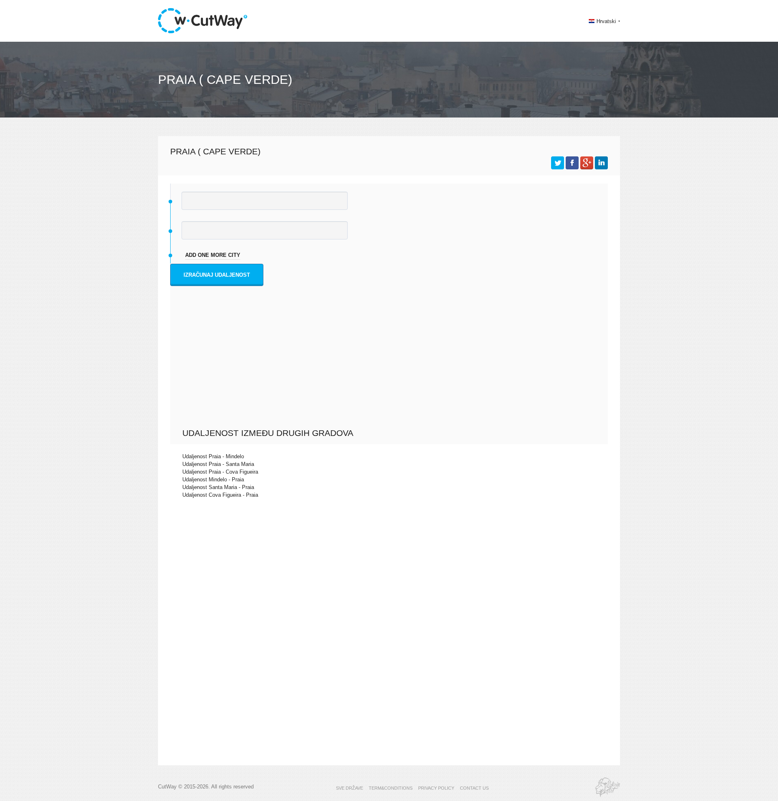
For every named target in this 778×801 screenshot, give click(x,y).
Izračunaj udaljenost (217, 275)
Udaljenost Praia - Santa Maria (218, 464)
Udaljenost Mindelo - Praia (213, 479)
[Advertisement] (391, 367)
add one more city (212, 255)
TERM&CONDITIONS (391, 788)
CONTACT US (474, 788)
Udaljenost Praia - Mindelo (213, 456)
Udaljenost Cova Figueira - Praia (220, 495)
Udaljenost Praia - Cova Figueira (220, 472)
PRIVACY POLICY (436, 788)
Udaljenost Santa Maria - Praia (218, 487)
